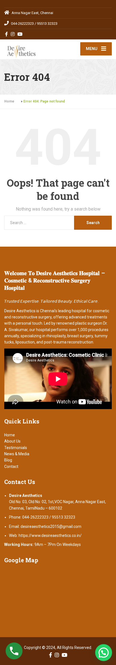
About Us (12, 441)
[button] (103, 652)
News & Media (16, 454)
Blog (8, 460)
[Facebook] (6, 34)
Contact (11, 466)
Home (9, 101)
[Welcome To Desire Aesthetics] (31, 49)
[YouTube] (20, 34)
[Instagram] (13, 34)
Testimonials (15, 447)
